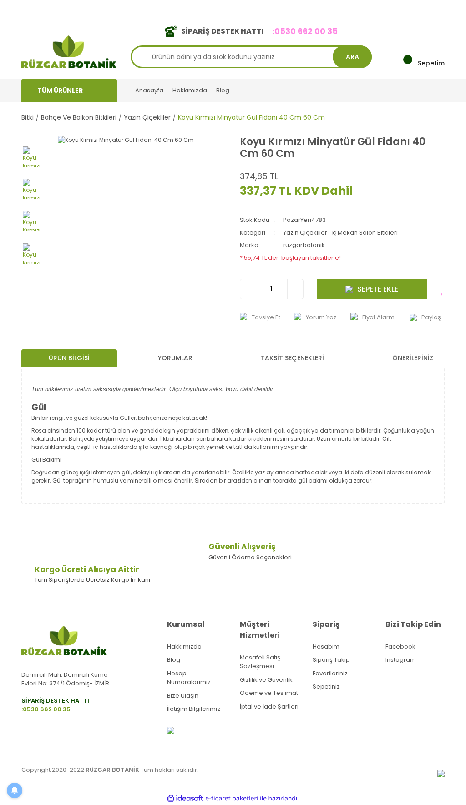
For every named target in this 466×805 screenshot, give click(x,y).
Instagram (400, 659)
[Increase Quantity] (295, 289)
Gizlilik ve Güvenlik (266, 679)
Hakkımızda (189, 90)
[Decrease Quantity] (248, 289)
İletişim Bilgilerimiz (193, 708)
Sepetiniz (326, 686)
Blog (222, 90)
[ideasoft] (185, 798)
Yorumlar (175, 357)
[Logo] (68, 51)
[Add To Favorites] (443, 289)
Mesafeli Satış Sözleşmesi (260, 662)
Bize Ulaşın (182, 695)
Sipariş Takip (331, 659)
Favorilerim (360, 8)
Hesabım (326, 646)
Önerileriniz (412, 357)
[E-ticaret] (231, 799)
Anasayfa (149, 90)
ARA (352, 56)
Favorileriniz (330, 673)
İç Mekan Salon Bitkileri (364, 232)
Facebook (400, 646)
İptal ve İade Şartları (269, 706)
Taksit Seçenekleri (292, 357)
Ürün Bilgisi (69, 357)
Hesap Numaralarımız (189, 678)
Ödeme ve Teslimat (269, 693)
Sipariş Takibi (313, 8)
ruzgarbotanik (304, 245)
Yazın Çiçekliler (305, 232)
